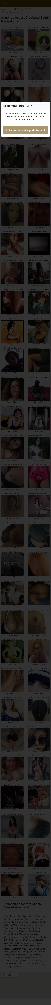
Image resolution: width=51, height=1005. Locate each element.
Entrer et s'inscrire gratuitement (25, 130)
